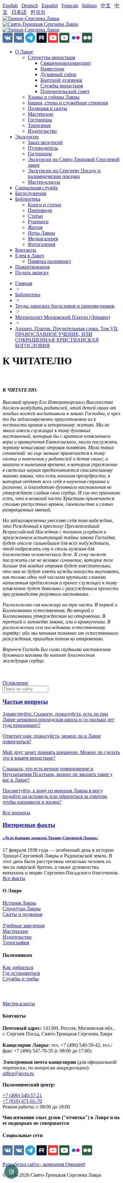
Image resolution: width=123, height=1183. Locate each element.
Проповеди (40, 210)
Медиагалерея (43, 238)
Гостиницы (40, 119)
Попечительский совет (65, 91)
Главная (23, 283)
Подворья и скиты (47, 108)
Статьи (35, 216)
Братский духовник (61, 80)
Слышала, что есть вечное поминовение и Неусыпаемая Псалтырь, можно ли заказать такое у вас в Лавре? (58, 774)
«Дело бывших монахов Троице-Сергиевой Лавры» (50, 837)
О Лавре (24, 51)
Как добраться (18, 967)
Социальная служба (36, 187)
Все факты (14, 878)
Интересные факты (29, 825)
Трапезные (39, 125)
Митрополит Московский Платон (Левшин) (62, 317)
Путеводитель (43, 148)
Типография (16, 942)
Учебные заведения (23, 925)
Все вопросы (16, 812)
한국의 (37, 12)
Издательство (42, 131)
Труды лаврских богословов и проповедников (64, 306)
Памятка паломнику (49, 261)
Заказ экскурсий (45, 142)
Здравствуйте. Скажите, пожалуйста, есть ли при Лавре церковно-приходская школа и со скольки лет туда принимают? (58, 719)
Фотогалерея (41, 244)
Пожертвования (32, 267)
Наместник (52, 68)
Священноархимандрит (65, 63)
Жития (35, 227)
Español (50, 5)
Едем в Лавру (29, 255)
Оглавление (15, 682)
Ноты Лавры (41, 233)
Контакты (25, 250)
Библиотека (27, 199)
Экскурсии (27, 136)
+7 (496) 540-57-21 (22, 1095)
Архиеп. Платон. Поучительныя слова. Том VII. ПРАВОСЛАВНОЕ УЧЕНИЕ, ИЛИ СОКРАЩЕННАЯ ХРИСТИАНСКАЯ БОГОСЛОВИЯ (66, 337)
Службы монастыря (61, 85)
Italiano (89, 5)
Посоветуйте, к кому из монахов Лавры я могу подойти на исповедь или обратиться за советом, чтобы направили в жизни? (55, 796)
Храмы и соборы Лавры (53, 97)
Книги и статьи (44, 204)
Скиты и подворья (22, 914)
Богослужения (30, 193)
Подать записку (32, 272)
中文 (106, 5)
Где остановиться (21, 973)
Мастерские (40, 114)
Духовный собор (58, 74)
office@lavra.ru (18, 1073)
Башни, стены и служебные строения (68, 102)
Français (70, 5)
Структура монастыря (51, 57)
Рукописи (38, 221)
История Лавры (19, 903)
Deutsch (29, 5)
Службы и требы (21, 978)
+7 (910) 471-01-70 (22, 1101)
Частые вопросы (25, 701)
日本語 (18, 12)
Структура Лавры (22, 908)
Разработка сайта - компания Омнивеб (44, 1164)
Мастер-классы (44, 182)
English (10, 5)
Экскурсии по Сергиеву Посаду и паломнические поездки (64, 173)
